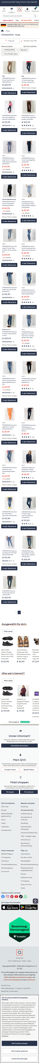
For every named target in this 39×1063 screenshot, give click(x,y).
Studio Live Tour (26, 884)
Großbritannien (16, 961)
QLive (3, 819)
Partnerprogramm (7, 868)
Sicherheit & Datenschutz (29, 833)
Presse (3, 823)
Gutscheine (5, 861)
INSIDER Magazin (7, 854)
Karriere (23, 874)
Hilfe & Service (26, 840)
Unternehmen (25, 854)
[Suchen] (35, 16)
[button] (4, 10)
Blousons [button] (23, 50)
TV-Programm (6, 857)
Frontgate (19, 988)
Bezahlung (24, 823)
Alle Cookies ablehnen (19, 1051)
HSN (2, 988)
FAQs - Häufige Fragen (28, 836)
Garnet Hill (26, 988)
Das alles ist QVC (26, 857)
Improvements (14, 991)
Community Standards (12, 980)
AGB (6, 977)
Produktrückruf (6, 830)
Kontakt (3, 810)
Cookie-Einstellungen (19, 1059)
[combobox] (17, 16)
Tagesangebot (8, 20)
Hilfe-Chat (4, 806)
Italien (24, 961)
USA (9, 961)
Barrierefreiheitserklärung (29, 864)
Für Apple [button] (10, 792)
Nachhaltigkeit (25, 861)
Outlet (23, 888)
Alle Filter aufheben (30, 46)
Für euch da (5, 871)
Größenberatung (26, 813)
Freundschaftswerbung (9, 864)
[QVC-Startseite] (2, 31)
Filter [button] (11, 41)
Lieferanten (5, 827)
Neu (17, 20)
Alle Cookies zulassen (20, 1043)
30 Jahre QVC (26, 20)
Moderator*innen (26, 877)
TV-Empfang (25, 881)
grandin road (4, 991)
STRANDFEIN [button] (9, 50)
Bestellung (24, 806)
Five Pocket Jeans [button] (11, 54)
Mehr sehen (8, 631)
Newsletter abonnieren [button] (19, 746)
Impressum (31, 980)
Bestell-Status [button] (29, 770)
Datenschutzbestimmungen (21, 977)
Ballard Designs (10, 988)
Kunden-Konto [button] (10, 770)
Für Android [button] (28, 792)
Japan (29, 961)
